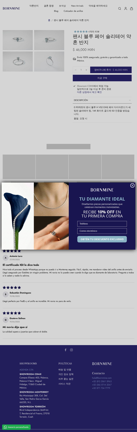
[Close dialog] (132, 185)
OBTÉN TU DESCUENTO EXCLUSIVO (102, 239)
